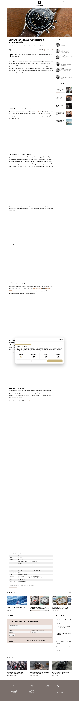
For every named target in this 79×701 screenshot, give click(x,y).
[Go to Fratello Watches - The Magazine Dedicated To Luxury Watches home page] (39, 1)
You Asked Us (31, 690)
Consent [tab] (23, 342)
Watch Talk (31, 691)
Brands (31, 5)
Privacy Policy (60, 692)
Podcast (47, 5)
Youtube (47, 689)
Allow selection (39, 360)
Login (11, 640)
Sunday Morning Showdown (31, 693)
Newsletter (14, 693)
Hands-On (31, 687)
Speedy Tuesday (31, 686)
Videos (56, 5)
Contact (14, 695)
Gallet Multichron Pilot (37, 288)
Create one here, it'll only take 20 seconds (36, 640)
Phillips (39, 111)
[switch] (33, 356)
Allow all (55, 360)
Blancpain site (27, 400)
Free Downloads (14, 691)
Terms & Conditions (61, 691)
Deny (24, 360)
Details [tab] (39, 342)
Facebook (48, 686)
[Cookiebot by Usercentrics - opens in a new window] (58, 339)
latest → (70, 592)
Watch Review (31, 692)
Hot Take (11, 587)
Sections (26, 5)
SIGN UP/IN (69, 1)
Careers (14, 689)
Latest (22, 5)
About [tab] (55, 342)
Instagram (48, 687)
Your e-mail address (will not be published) (37, 630)
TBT (31, 689)
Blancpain (19, 555)
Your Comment (11, 623)
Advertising (14, 690)
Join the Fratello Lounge (14, 686)
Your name (10, 630)
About (52, 5)
